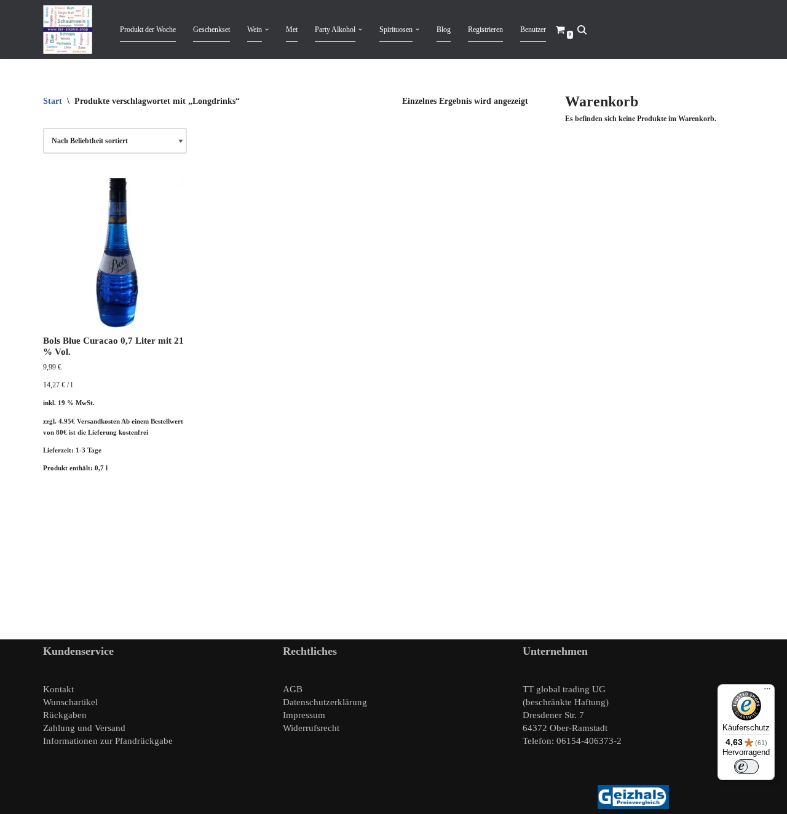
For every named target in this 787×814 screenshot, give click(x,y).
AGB (293, 689)
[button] (267, 29)
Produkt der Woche (148, 29)
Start (52, 101)
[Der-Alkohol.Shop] (70, 29)
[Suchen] (582, 29)
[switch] (746, 766)
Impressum (304, 715)
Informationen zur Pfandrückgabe (108, 741)
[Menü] (767, 691)
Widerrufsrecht (311, 728)
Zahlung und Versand (84, 728)
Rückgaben (65, 715)
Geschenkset (211, 29)
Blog (444, 29)
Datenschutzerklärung (325, 702)
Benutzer (533, 29)
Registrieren (485, 29)
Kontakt (58, 689)
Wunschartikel (70, 702)
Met (292, 29)
